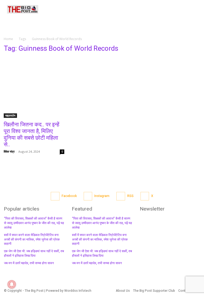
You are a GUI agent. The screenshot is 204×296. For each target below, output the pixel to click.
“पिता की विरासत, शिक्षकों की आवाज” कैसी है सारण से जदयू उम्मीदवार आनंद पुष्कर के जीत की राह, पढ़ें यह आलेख (34, 223)
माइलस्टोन (10, 115)
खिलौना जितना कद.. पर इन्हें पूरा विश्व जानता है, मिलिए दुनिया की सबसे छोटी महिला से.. (31, 134)
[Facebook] (55, 196)
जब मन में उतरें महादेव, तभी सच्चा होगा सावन (29, 263)
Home (8, 39)
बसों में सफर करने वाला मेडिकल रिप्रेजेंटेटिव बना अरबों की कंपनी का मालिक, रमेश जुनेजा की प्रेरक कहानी (32, 239)
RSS (130, 196)
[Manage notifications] (11, 284)
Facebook (69, 196)
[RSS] (120, 196)
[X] (145, 196)
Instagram (101, 196)
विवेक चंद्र (9, 151)
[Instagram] (88, 196)
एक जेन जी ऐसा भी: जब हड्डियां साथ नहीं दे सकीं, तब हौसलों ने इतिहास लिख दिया (34, 253)
